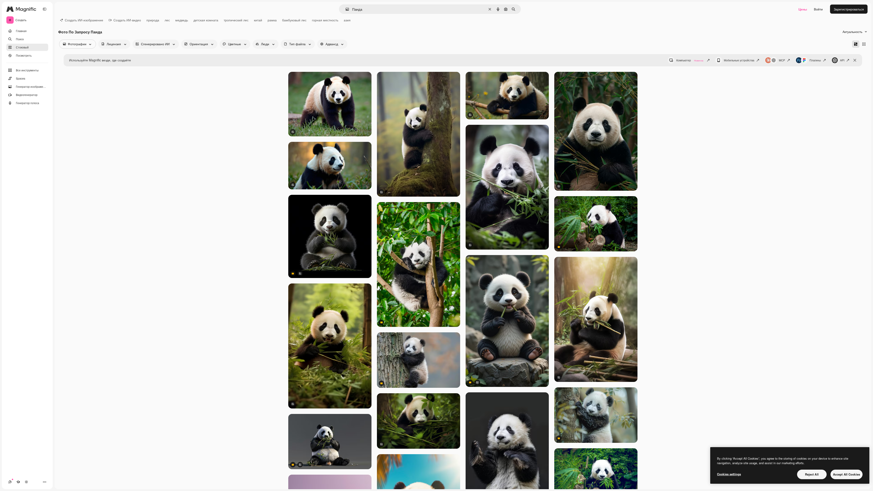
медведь (181, 20)
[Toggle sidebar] (44, 9)
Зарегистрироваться (849, 9)
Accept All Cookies (846, 474)
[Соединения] (10, 482)
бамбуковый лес (294, 20)
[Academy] (18, 482)
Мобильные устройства (739, 60)
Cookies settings (729, 474)
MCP (782, 60)
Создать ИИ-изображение (84, 20)
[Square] (864, 44)
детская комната (205, 20)
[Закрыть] (855, 60)
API (842, 60)
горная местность (325, 20)
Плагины (815, 60)
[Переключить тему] (26, 482)
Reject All (812, 474)
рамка (272, 20)
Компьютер (689, 60)
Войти (818, 9)
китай (258, 20)
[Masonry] (855, 44)
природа (152, 20)
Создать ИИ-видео (127, 20)
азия (347, 20)
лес (167, 20)
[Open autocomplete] (345, 9)
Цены (802, 9)
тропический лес (236, 20)
